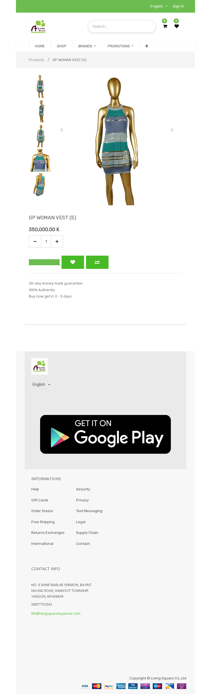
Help (35, 489)
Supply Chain (87, 533)
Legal (80, 522)
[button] (146, 46)
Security (83, 489)
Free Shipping (43, 522)
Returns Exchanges (48, 533)
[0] (165, 26)
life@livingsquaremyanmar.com (55, 613)
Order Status (42, 511)
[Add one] (57, 242)
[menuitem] (40, 46)
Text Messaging (89, 511)
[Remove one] (35, 242)
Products (37, 60)
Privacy (82, 500)
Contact (83, 544)
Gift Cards (39, 500)
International (42, 544)
